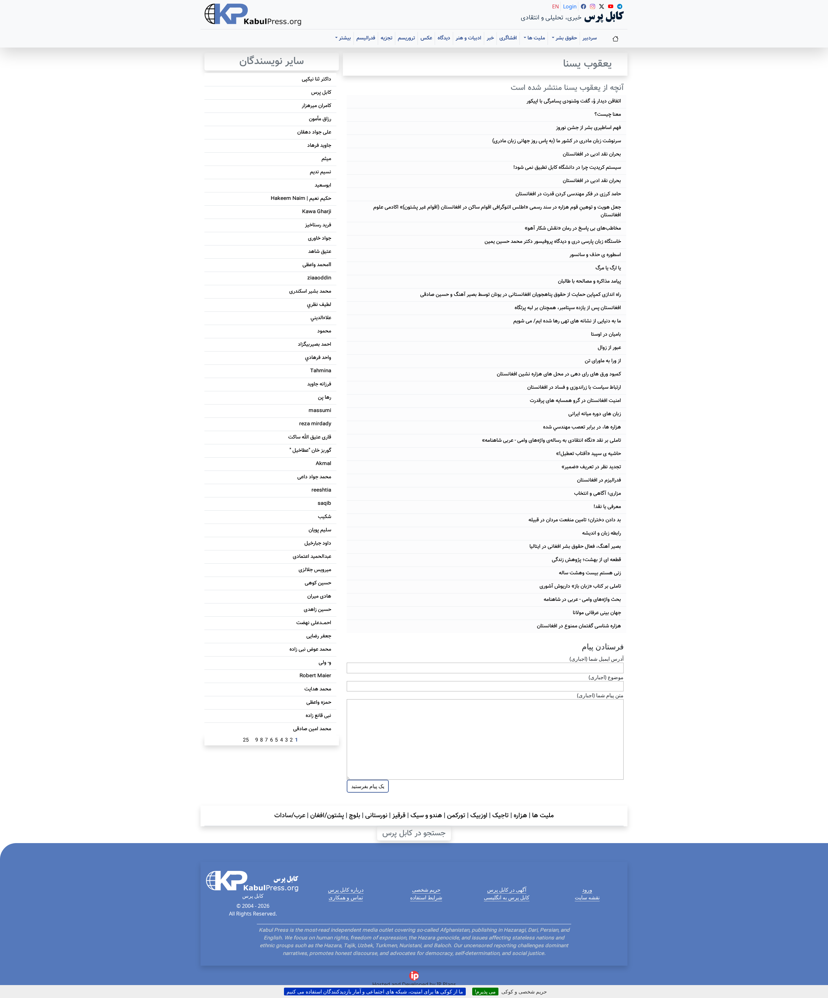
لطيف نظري (319, 305)
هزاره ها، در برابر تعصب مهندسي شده (582, 427)
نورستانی (376, 815)
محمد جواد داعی (314, 477)
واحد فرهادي (318, 358)
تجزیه (386, 38)
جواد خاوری (319, 238)
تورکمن (456, 815)
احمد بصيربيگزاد (314, 345)
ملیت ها (543, 815)
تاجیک (500, 815)
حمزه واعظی (318, 703)
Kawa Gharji (316, 212)
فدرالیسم (365, 38)
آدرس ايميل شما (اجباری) (597, 658)
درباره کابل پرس (346, 889)
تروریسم (406, 38)
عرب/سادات (289, 815)
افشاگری (508, 38)
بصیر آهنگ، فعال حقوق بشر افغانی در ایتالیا (575, 547)
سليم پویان (320, 530)
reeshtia (321, 490)
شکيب (324, 517)
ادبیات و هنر (468, 38)
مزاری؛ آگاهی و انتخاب (597, 494)
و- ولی (325, 663)
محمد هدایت (317, 689)
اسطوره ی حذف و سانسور (595, 255)
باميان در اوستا (606, 335)
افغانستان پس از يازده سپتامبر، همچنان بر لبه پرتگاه (568, 308)
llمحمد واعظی (316, 265)
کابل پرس (321, 93)
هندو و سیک (426, 815)
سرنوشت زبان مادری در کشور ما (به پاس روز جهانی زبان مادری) (556, 141)
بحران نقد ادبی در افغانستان (592, 154)
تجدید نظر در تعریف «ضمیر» (591, 467)
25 (246, 740)
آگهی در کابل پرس (506, 889)
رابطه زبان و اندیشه (601, 533)
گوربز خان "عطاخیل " (310, 451)
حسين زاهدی (317, 610)
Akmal (323, 464)
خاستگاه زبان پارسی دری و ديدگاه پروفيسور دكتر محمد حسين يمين (553, 242)
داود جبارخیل (317, 543)
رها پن (324, 398)
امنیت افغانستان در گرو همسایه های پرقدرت (575, 401)
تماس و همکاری (346, 897)
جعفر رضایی (318, 636)
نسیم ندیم (320, 172)
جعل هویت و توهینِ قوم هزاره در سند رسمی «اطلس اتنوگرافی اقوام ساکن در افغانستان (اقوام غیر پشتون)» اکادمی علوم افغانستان (497, 211)
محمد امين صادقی (312, 729)
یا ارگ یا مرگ (608, 268)
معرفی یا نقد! (607, 507)
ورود (587, 889)
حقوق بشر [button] (565, 38)
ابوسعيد (323, 185)
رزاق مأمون (320, 119)
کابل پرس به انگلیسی (506, 897)
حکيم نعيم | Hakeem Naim (301, 199)
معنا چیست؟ (607, 115)
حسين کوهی (318, 583)
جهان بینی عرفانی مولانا (597, 613)
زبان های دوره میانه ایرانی (594, 414)
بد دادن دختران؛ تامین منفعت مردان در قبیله (574, 520)
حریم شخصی (426, 889)
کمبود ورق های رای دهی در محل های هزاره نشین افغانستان (559, 374)
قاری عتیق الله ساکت (309, 437)
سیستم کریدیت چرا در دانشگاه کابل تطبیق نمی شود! (567, 168)
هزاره (520, 815)
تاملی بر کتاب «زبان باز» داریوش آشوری (580, 586)
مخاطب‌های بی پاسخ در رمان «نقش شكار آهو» (573, 228)
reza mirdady (315, 424)
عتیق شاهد (319, 252)
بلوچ (354, 815)
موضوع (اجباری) (606, 677)
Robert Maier (315, 676)
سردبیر (590, 38)
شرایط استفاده (426, 897)
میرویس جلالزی (315, 570)
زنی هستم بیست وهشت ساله (590, 573)
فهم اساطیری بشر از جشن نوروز (588, 128)
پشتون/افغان (327, 815)
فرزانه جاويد (319, 384)
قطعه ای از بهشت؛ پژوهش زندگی (586, 560)
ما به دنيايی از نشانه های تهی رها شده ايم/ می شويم (567, 321)
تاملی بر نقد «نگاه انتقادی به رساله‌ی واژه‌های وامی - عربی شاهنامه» (551, 441)
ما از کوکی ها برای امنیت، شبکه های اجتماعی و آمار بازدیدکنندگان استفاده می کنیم (375, 991)
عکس (426, 38)
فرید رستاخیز (318, 225)
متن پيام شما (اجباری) (600, 695)
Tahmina (320, 371)
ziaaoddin (319, 278)
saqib (324, 504)
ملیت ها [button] (535, 38)
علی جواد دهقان (314, 132)
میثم (326, 159)
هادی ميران (319, 596)
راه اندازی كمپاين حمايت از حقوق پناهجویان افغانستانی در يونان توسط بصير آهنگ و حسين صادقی (520, 295)
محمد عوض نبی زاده (310, 649)
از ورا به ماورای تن (603, 361)
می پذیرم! (485, 991)
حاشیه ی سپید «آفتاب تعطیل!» (588, 454)
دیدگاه (444, 38)
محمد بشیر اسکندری (310, 291)
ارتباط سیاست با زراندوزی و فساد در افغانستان (574, 388)
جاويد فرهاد (319, 146)
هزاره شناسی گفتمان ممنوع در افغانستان (579, 626)
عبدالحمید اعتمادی (312, 557)
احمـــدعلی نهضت (313, 623)
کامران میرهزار (316, 106)
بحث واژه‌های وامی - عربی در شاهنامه (582, 600)
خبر (490, 38)
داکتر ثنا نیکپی (316, 79)
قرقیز (399, 815)
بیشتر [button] (344, 38)
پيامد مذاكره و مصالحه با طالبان (589, 281)
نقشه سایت (587, 897)
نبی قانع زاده (318, 716)
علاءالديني (320, 318)
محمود (324, 331)
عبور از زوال (609, 348)
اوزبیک (478, 815)
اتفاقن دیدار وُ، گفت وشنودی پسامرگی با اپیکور (574, 101)
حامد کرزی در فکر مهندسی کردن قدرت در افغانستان (568, 194)
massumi (320, 411)
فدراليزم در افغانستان (599, 480)
